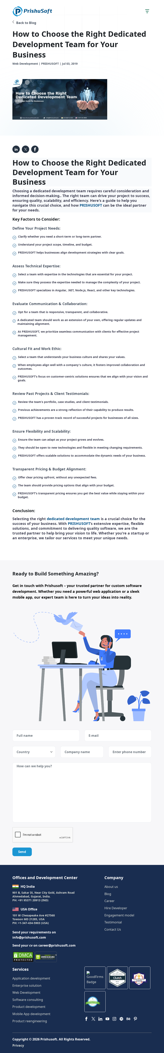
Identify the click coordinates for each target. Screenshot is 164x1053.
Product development (28, 1006)
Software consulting (27, 999)
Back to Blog (26, 23)
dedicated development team (73, 518)
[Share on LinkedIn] (16, 149)
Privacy (18, 1045)
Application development (31, 978)
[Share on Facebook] (25, 149)
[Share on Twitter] (35, 149)
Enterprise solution (26, 985)
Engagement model (119, 915)
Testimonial (113, 922)
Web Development (26, 992)
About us (111, 886)
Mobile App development (31, 1014)
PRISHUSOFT (91, 205)
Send (22, 852)
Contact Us (112, 929)
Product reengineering (29, 1021)
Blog (107, 894)
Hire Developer (115, 908)
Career (109, 901)
